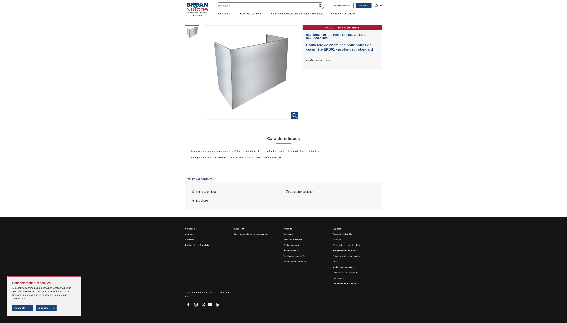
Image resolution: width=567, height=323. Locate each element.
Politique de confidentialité (197, 245)
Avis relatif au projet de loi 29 (346, 245)
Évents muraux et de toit (295, 261)
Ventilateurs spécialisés (294, 256)
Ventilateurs (289, 234)
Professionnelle (340, 5)
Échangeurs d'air (291, 250)
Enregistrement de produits (345, 250)
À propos (189, 234)
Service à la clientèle (342, 234)
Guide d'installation (301, 191)
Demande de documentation (346, 283)
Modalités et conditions (343, 267)
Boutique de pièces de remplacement (251, 234)
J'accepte (19, 308)
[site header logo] (197, 9)
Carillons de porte (292, 245)
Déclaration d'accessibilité (345, 272)
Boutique (363, 5)
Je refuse (43, 308)
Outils (335, 261)
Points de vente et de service (346, 256)
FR (380, 5)
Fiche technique (206, 191)
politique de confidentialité (43, 295)
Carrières (189, 239)
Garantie (337, 239)
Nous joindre (338, 278)
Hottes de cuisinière (293, 239)
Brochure (202, 200)
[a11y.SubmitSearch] (320, 6)
